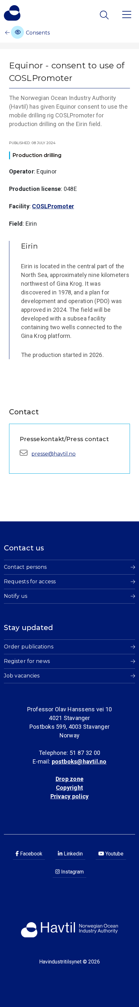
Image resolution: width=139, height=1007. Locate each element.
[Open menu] (126, 14)
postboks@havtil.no (79, 761)
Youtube (113, 854)
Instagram (72, 872)
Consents (37, 33)
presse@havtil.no (53, 454)
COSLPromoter (53, 206)
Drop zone (69, 778)
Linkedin (72, 854)
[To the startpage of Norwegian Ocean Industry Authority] (12, 13)
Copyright (69, 787)
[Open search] (105, 15)
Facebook (30, 854)
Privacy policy (69, 796)
